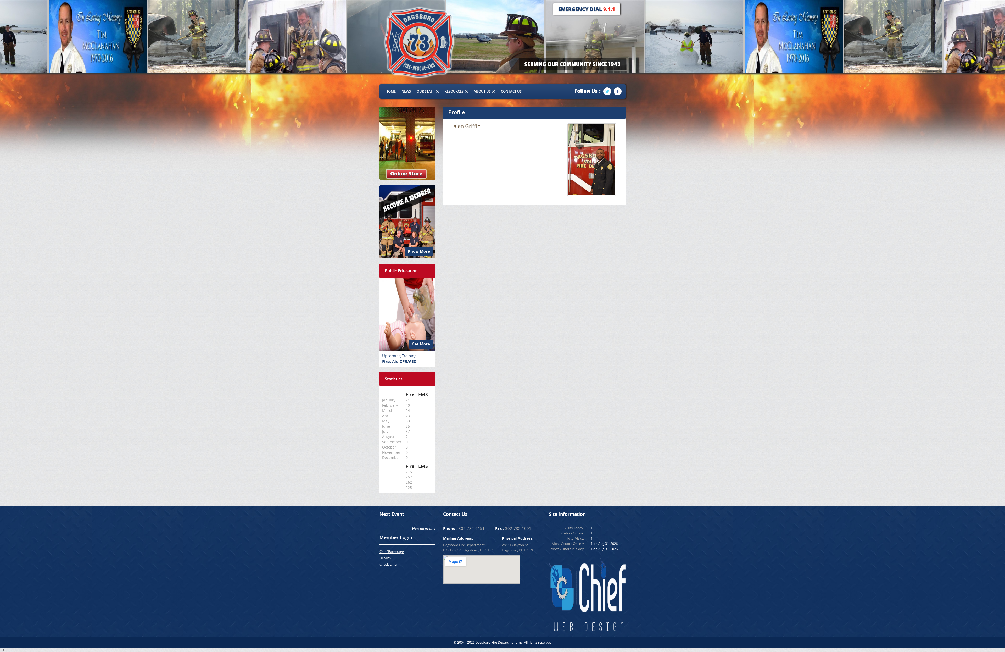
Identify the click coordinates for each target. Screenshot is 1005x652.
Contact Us (511, 91)
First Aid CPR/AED (399, 361)
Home (391, 91)
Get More (421, 344)
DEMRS (385, 558)
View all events (423, 528)
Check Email (388, 564)
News (406, 91)
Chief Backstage (391, 551)
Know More (419, 251)
